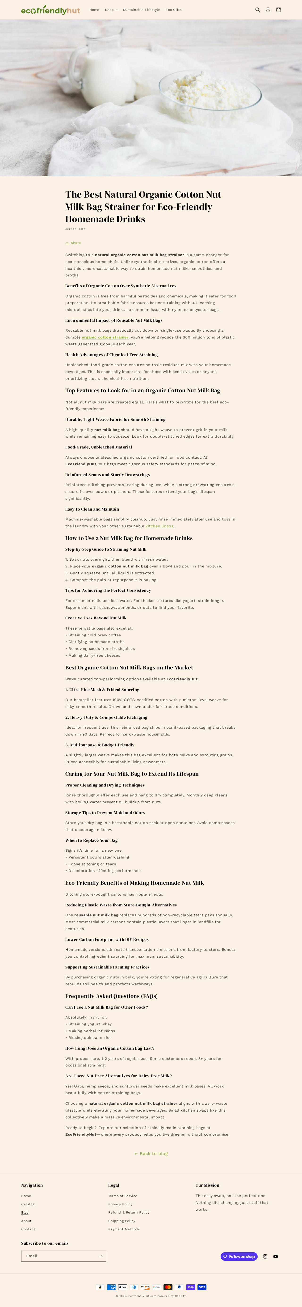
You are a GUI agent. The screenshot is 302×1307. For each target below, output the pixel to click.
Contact (28, 1229)
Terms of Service (122, 1196)
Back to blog (154, 1153)
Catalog (27, 1204)
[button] (111, 10)
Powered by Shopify (171, 1296)
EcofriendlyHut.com (142, 1296)
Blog (24, 1212)
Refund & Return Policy (128, 1212)
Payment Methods (124, 1229)
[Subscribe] (101, 1256)
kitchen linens (159, 526)
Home (26, 1196)
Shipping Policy (121, 1221)
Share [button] (76, 243)
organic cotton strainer (105, 337)
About (26, 1221)
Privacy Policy (120, 1204)
